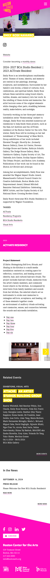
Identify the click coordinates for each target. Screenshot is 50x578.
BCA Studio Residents (12, 220)
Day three (10, 323)
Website (6, 54)
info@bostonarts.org (12, 558)
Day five (10, 329)
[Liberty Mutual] (41, 570)
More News (42, 504)
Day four (10, 326)
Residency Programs (12, 215)
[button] (46, 352)
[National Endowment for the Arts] (6, 570)
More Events (41, 453)
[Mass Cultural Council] (22, 570)
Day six (9, 332)
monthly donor (28, 61)
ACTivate (7, 211)
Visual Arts (8, 224)
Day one (10, 317)
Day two (10, 320)
